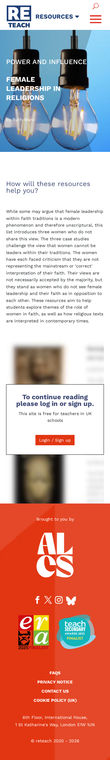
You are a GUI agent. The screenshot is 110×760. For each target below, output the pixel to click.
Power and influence (46, 62)
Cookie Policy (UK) (55, 700)
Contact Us (55, 691)
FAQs (55, 673)
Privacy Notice (55, 682)
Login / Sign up (55, 440)
